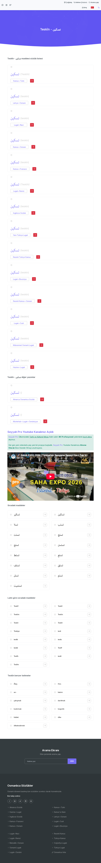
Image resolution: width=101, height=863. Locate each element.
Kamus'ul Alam (59, 812)
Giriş (85, 7)
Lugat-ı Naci (19, 125)
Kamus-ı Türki (18, 81)
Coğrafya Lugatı (60, 843)
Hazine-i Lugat (19, 367)
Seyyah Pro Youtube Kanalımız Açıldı (30, 431)
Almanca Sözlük (15, 807)
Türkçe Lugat (59, 848)
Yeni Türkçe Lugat (20, 235)
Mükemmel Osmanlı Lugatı (23, 345)
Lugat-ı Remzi (18, 191)
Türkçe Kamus (59, 838)
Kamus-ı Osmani (19, 147)
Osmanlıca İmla (59, 852)
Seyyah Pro (13, 437)
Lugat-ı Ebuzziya (19, 279)
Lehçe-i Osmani (19, 103)
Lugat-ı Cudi (19, 323)
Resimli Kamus (59, 834)
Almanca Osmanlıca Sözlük (24, 399)
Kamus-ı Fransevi (20, 169)
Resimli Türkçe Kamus (22, 257)
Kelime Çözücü (81, 2)
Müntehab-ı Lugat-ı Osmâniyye (25, 421)
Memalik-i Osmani (16, 843)
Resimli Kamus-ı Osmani (22, 301)
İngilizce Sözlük (19, 213)
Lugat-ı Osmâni (15, 852)
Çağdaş (69, 2)
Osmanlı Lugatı (15, 848)
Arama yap (94, 2)
